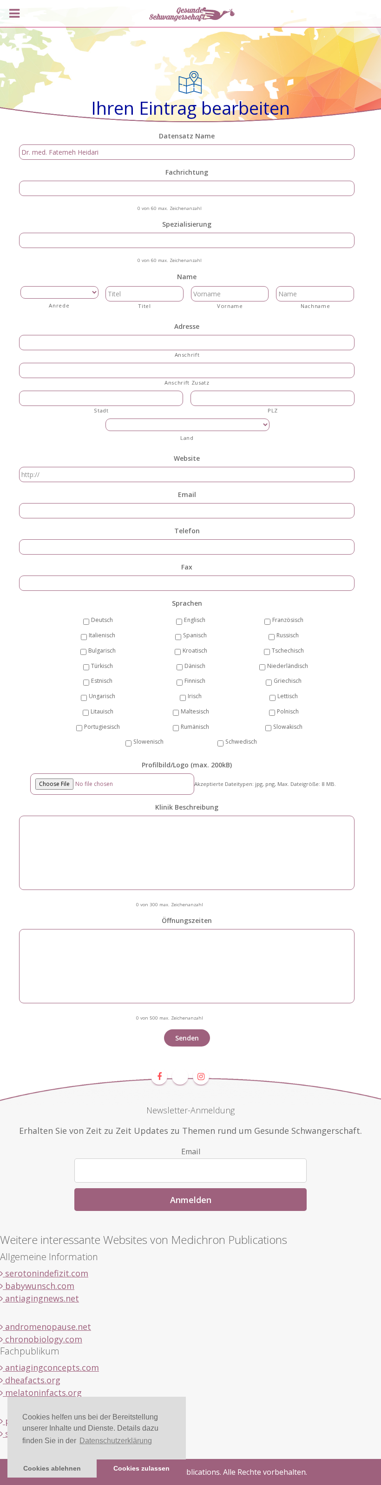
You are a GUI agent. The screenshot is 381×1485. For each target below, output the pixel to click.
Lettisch (287, 696)
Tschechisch (288, 650)
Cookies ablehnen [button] (52, 1468)
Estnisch (101, 681)
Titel (144, 305)
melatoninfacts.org (42, 1392)
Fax (186, 567)
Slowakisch (287, 727)
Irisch (195, 696)
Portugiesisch (102, 727)
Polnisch (288, 711)
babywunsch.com (38, 1285)
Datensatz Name (187, 136)
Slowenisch (148, 742)
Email (187, 495)
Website (187, 458)
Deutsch (102, 620)
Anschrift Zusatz (187, 382)
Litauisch (102, 711)
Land (187, 437)
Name (187, 277)
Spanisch (195, 635)
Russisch (287, 635)
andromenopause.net (47, 1326)
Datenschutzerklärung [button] (115, 1441)
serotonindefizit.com (45, 1273)
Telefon (187, 531)
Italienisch (102, 635)
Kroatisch (195, 650)
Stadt (101, 410)
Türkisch (102, 666)
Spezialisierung (186, 224)
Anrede (59, 305)
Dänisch (194, 666)
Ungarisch (102, 696)
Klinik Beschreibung (186, 807)
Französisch (287, 620)
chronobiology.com (42, 1339)
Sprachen (187, 603)
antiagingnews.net (41, 1298)
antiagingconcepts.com (51, 1367)
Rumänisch (195, 727)
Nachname (315, 305)
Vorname (230, 305)
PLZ (273, 410)
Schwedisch (241, 742)
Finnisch (194, 681)
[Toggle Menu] (14, 13)
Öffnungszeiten (187, 920)
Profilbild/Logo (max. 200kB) (187, 765)
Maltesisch (195, 711)
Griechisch (288, 681)
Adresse (186, 326)
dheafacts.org (31, 1380)
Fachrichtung (186, 172)
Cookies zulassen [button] (141, 1468)
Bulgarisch (102, 650)
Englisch (194, 620)
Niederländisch (287, 666)
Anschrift (187, 354)
